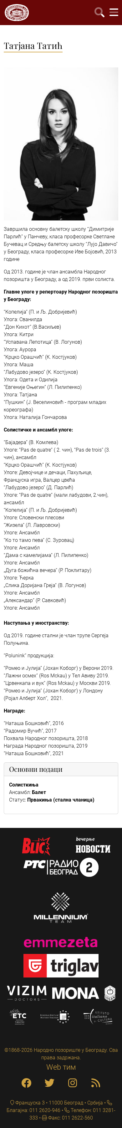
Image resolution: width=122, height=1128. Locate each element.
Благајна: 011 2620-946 (33, 1110)
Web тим (61, 1067)
